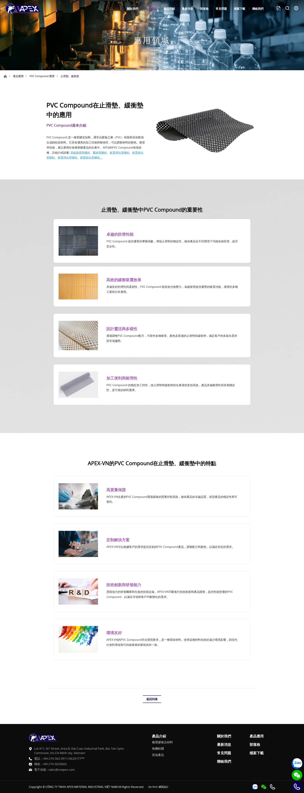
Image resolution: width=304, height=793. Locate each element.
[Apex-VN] (22, 9)
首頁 (5, 76)
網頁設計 (164, 786)
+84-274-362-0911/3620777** (63, 758)
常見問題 (221, 9)
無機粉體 (158, 748)
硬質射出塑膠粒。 (91, 157)
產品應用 (151, 9)
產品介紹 (169, 9)
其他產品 (158, 755)
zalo (297, 763)
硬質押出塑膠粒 (67, 157)
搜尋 (287, 8)
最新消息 (187, 9)
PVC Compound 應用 (42, 76)
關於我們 (132, 9)
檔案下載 (239, 9)
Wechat (297, 775)
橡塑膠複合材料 (162, 742)
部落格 (204, 9)
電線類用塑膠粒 (80, 153)
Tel (297, 786)
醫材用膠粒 (100, 153)
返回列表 (152, 699)
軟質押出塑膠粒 (119, 153)
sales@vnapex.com (61, 770)
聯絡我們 (258, 9)
